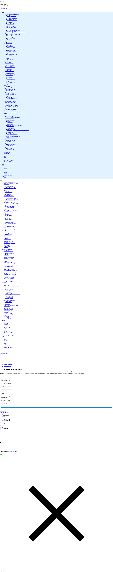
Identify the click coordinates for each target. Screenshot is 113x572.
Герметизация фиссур (8, 87)
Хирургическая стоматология (8, 43)
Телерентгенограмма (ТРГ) (9, 116)
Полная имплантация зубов (9, 73)
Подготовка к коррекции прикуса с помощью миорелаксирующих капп (18, 130)
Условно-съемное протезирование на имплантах (12, 41)
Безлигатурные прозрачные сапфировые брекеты (14, 125)
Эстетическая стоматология (8, 142)
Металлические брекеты (9, 295)
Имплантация (6, 61)
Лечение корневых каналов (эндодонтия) (11, 19)
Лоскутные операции (7, 307)
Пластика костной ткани (9, 55)
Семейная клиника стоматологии (7, 364)
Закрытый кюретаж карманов (11, 50)
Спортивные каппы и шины (8, 175)
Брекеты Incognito (9, 121)
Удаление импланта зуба (9, 70)
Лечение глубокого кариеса (9, 185)
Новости (5, 177)
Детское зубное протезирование (10, 89)
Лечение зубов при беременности (5, 436)
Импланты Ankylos (8, 62)
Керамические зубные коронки (10, 201)
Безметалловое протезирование (12, 31)
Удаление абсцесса (10, 45)
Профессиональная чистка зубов (10, 82)
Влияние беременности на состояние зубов (11, 101)
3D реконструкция (10, 56)
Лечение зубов (4, 181)
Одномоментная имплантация (9, 72)
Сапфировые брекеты (10, 123)
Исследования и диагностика (8, 174)
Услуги (3, 365)
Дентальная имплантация (9, 75)
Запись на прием (2, 10)
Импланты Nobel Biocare (9, 63)
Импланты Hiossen (8, 68)
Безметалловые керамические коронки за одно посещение (16, 32)
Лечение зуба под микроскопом (12, 20)
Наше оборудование (7, 152)
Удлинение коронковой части (11, 47)
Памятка (5, 162)
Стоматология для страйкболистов (10, 112)
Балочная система (9, 42)
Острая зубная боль (8, 104)
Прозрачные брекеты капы (11, 129)
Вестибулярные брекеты (10, 128)
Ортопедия (5, 169)
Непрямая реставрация (10, 149)
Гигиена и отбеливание (7, 345)
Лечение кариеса (7, 15)
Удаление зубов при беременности (9, 268)
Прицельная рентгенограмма (9, 118)
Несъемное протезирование (8, 193)
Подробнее (3, 416)
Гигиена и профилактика (5, 434)
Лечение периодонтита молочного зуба (11, 94)
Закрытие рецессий (10, 49)
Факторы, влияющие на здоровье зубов (11, 100)
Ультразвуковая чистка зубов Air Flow (11, 252)
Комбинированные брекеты (11, 127)
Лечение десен (4, 303)
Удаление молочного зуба (11, 97)
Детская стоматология (7, 85)
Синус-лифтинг (7, 78)
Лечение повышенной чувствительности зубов (12, 14)
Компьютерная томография (8, 283)
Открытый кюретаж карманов (4, 412)
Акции (3, 164)
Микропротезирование (10, 25)
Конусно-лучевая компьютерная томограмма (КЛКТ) (13, 117)
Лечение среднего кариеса (11, 17)
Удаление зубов (7, 58)
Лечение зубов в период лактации (10, 108)
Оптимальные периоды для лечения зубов (11, 103)
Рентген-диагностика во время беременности (12, 107)
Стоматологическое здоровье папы (10, 109)
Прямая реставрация (10, 148)
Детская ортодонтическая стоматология (11, 88)
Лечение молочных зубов (7, 256)
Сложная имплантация (8, 69)
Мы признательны (6, 153)
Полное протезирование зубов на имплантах (14, 34)
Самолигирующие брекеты (9, 291)
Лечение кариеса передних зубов (12, 18)
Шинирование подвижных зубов (10, 140)
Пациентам (3, 330)
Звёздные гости (6, 156)
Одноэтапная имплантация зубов (10, 67)
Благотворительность (7, 155)
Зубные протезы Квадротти (11, 37)
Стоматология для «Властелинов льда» (9, 279)
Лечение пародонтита (8, 135)
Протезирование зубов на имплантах (10, 33)
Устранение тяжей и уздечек (9, 141)
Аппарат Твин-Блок (10, 132)
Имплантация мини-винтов (9, 65)
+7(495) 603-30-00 (2, 1)
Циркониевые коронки (8, 197)
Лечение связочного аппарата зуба (12, 51)
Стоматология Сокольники (12, 451)
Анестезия (5, 172)
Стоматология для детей (5, 435)
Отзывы (3, 165)
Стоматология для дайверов (9, 111)
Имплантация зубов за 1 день (9, 71)
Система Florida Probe (8, 137)
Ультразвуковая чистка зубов (11, 84)
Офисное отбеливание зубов (11, 145)
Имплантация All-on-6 (7, 236)
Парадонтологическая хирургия (10, 48)
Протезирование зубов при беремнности (11, 105)
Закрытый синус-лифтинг (11, 79)
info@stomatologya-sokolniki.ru (4, 8)
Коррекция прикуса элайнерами (12, 134)
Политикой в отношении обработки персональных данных (36, 570)
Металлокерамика (9, 28)
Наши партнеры (6, 151)
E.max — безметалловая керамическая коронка (14, 30)
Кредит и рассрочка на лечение (8, 160)
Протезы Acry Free (8, 205)
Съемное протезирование (9, 35)
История (5, 157)
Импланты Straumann (8, 77)
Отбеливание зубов (8, 143)
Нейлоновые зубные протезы (9, 209)
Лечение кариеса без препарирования (11, 13)
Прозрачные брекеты (10, 124)
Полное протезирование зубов (9, 26)
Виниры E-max (9, 22)
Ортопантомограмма (8, 115)
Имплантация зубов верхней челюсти (11, 74)
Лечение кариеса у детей (9, 90)
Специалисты (2, 444)
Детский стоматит (8, 86)
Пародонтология (6, 170)
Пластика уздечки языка (10, 96)
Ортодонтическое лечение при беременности (12, 106)
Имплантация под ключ (8, 66)
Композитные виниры (10, 24)
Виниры (6, 21)
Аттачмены (8, 39)
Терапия (5, 167)
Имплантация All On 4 (8, 64)
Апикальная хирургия (8, 213)
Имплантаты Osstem (7, 232)
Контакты (3, 178)
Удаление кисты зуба (10, 46)
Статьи (5, 349)
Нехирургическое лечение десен (10, 139)
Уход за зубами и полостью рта (10, 102)
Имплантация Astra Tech (7, 240)
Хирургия (5, 168)
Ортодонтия (5, 341)
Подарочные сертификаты (7, 161)
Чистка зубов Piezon (10, 83)
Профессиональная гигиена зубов (9, 80)
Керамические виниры (10, 23)
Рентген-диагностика (8, 114)
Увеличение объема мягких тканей (12, 54)
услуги (3, 12)
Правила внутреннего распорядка (9, 163)
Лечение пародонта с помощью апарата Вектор (12, 136)
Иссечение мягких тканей (11, 53)
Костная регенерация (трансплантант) (12, 57)
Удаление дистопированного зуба (10, 228)
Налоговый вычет (6, 159)
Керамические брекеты (10, 126)
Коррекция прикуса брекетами (10, 120)
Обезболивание (2, 440)
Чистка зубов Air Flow (8, 81)
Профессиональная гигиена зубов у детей (10, 260)
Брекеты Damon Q (10, 122)
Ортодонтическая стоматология (6, 433)
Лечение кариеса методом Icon (11, 16)
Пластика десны (7, 52)
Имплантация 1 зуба (7, 244)
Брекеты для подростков (9, 299)
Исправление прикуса (7, 119)
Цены (2, 166)
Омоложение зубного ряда (11, 144)
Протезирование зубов (5, 189)
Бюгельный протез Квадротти (11, 38)
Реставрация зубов (8, 147)
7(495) (2, 320)
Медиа (3, 176)
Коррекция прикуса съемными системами (11, 131)
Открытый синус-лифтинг (9, 248)
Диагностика (7, 92)
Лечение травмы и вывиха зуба (12, 98)
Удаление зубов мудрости (11, 59)
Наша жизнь (5, 326)
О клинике (3, 322)
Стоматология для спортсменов (8, 110)
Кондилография (6, 287)
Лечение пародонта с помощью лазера (11, 138)
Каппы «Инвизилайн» (10, 133)
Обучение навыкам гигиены (9, 93)
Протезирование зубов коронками (10, 27)
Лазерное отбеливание (8, 315)
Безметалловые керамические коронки (13, 29)
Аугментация (7, 224)
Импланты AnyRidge (8, 76)
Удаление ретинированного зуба (12, 60)
